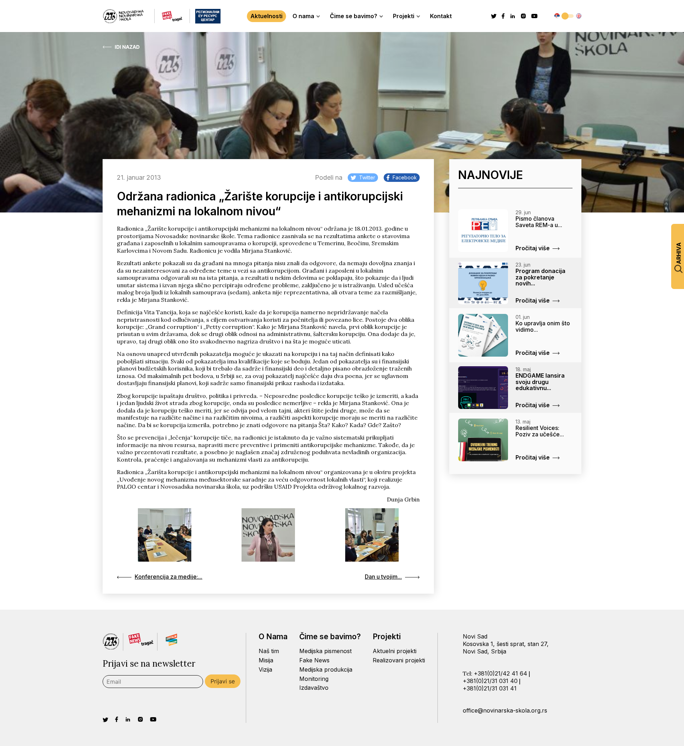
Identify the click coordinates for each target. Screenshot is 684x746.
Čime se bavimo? (353, 16)
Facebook (405, 177)
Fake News (314, 660)
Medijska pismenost (325, 651)
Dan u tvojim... (383, 576)
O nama (303, 16)
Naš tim (269, 651)
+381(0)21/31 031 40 (490, 680)
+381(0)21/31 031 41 (490, 688)
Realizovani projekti (399, 660)
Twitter (367, 177)
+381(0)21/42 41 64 (500, 673)
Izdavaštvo (313, 687)
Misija (266, 660)
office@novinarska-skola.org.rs (505, 710)
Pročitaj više (532, 248)
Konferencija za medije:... (168, 576)
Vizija (265, 669)
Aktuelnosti (266, 16)
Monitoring (313, 678)
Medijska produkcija (325, 669)
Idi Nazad (127, 46)
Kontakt (441, 16)
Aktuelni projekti (394, 651)
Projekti (403, 16)
